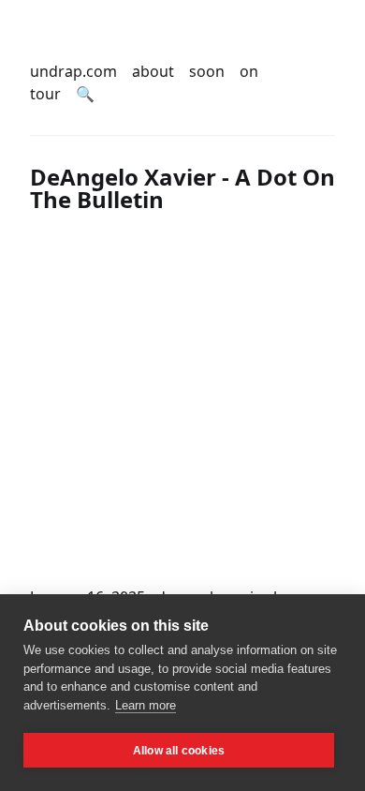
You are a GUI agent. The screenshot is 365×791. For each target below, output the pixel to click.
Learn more (145, 705)
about (153, 71)
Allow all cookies (179, 750)
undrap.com (73, 71)
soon (207, 71)
